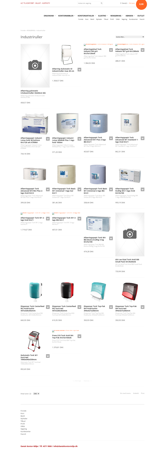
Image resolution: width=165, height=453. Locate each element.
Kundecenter (133, 19)
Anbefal (136, 393)
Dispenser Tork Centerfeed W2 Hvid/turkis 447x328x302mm (32, 308)
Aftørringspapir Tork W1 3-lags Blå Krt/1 (64, 219)
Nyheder (99, 19)
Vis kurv (132, 3)
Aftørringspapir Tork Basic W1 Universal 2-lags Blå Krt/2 (95, 190)
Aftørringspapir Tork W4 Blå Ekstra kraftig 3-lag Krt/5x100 (94, 239)
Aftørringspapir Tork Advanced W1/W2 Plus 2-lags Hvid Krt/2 (32, 190)
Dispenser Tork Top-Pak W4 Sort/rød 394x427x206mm (126, 308)
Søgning (124, 19)
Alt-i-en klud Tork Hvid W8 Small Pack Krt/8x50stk (127, 260)
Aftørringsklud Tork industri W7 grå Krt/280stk (127, 50)
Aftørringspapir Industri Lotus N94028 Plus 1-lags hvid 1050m (63, 140)
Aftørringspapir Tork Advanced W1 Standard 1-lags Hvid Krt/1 (126, 139)
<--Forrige (77, 381)
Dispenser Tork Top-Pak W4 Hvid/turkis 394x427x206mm (94, 308)
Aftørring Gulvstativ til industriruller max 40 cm (63, 70)
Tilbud (106, 19)
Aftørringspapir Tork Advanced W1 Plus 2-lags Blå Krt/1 (95, 139)
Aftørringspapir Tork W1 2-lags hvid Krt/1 (32, 219)
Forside (80, 19)
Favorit (142, 19)
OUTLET (140, 15)
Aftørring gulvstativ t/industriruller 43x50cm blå (33, 91)
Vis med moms (125, 393)
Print (142, 393)
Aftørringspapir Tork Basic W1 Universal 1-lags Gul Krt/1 (64, 190)
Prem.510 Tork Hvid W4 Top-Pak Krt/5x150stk (62, 336)
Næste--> (88, 381)
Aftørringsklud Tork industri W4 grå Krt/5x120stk (92, 51)
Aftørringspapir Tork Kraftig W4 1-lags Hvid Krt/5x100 (125, 190)
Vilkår (118, 19)
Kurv (86, 19)
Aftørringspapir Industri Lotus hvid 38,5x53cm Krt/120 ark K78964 (31, 140)
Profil (112, 19)
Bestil (92, 19)
